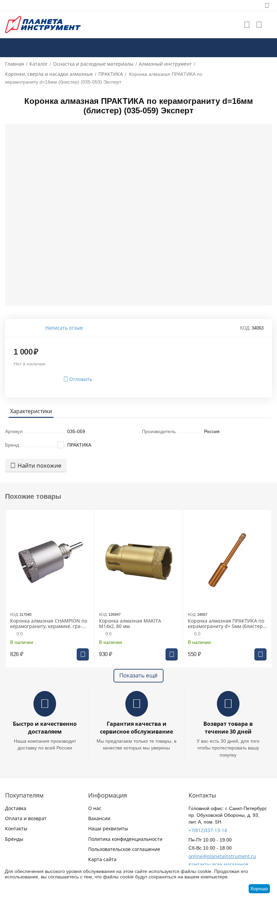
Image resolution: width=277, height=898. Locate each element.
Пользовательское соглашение (124, 849)
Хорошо (259, 888)
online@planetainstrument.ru (222, 856)
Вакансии (99, 818)
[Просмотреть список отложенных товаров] (247, 24)
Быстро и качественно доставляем (45, 727)
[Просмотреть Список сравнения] (259, 24)
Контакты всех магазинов (218, 864)
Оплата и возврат (26, 818)
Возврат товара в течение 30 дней (228, 727)
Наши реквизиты (108, 828)
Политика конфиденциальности (125, 839)
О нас (94, 808)
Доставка (15, 808)
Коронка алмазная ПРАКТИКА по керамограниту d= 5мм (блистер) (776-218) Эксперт (226, 624)
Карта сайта (102, 859)
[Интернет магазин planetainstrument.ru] (43, 24)
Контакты (16, 828)
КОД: (245, 328)
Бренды (14, 839)
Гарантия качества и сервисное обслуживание (136, 727)
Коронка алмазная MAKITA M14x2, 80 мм (130, 624)
